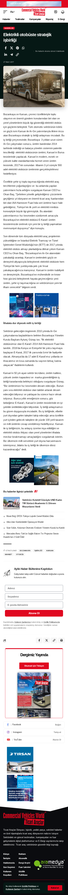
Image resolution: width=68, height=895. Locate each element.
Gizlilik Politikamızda (52, 622)
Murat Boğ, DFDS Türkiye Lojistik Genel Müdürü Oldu (30, 516)
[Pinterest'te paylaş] (17, 48)
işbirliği (38, 551)
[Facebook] (34, 724)
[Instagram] (34, 732)
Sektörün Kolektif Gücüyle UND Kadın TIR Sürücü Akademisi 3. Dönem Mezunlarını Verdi (42, 503)
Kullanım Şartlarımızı (23, 622)
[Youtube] (34, 739)
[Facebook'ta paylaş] (5, 48)
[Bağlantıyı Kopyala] (17, 54)
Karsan (49, 551)
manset (8, 554)
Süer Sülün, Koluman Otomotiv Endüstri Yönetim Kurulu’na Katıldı (35, 528)
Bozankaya (25, 551)
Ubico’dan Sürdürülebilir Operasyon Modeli (25, 522)
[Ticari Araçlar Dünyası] (34, 12)
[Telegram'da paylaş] (11, 54)
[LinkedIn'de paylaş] (5, 54)
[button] (55, 888)
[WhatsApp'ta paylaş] (23, 48)
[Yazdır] (61, 640)
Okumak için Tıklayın (34, 666)
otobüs (20, 554)
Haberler (9, 28)
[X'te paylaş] (11, 48)
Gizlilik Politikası (29, 886)
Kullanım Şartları (13, 889)
